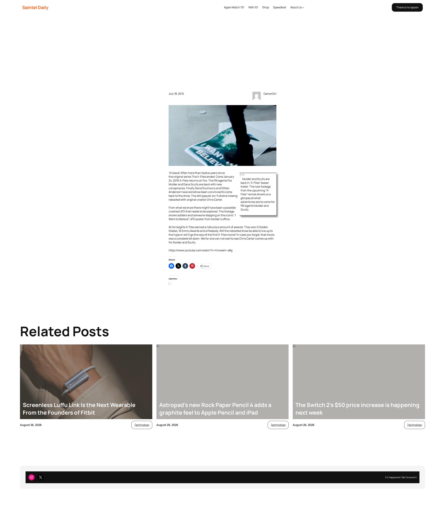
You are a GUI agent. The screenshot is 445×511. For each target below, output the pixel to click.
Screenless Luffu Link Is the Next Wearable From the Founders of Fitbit (79, 408)
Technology (141, 425)
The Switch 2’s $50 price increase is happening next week (357, 408)
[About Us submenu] (303, 7)
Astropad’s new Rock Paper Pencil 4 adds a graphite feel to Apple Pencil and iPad (215, 408)
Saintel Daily (35, 7)
